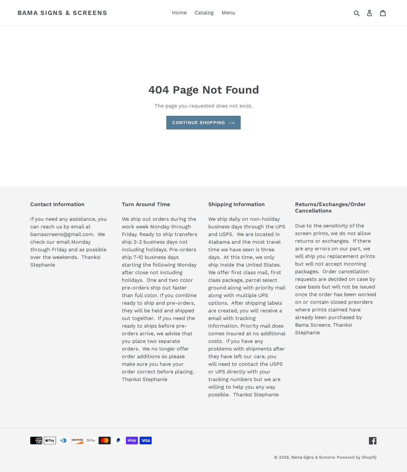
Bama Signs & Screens (62, 13)
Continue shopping (198, 122)
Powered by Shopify (357, 457)
